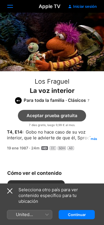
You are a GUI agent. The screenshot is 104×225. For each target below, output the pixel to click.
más (94, 139)
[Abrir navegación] (13, 6)
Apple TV (49, 6)
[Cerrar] (9, 191)
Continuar (77, 214)
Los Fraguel (52, 81)
